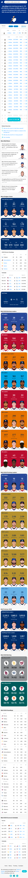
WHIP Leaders (5, 532)
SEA (10, 858)
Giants (5, 266)
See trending (7, 137)
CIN (19, 852)
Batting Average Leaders (8, 353)
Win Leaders (5, 475)
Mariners (6, 806)
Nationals (6, 724)
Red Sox (6, 773)
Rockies (5, 269)
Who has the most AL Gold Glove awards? (13, 128)
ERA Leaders (5, 513)
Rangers (6, 803)
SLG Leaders (5, 431)
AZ (11, 828)
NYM (20, 837)
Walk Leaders (5, 588)
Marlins (5, 721)
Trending (15, 865)
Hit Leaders (4, 372)
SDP (11, 834)
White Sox (6, 784)
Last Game (4, 293)
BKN (20, 33)
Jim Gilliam (5, 6)
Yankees (6, 770)
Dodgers (6, 301)
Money (10, 865)
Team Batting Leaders (7, 199)
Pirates (5, 741)
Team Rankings (5, 239)
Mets (5, 727)
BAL (11, 825)
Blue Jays (6, 779)
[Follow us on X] (17, 875)
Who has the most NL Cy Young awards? (13, 134)
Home (6, 865)
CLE (20, 834)
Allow (24, 871)
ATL (20, 828)
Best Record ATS (6, 658)
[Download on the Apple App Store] (11, 876)
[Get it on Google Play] (14, 876)
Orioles (5, 776)
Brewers (5, 732)
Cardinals (6, 738)
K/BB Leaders (5, 569)
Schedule (4, 272)
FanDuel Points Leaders (7, 612)
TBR (20, 825)
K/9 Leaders (5, 551)
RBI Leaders (5, 335)
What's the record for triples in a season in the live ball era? (15, 131)
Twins (5, 790)
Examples (20, 865)
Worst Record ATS (6, 683)
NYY (11, 831)
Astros (5, 800)
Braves (5, 716)
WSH (10, 286)
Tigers (22, 301)
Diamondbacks (7, 260)
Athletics (6, 809)
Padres (5, 263)
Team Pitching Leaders (7, 219)
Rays (5, 767)
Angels (5, 812)
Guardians (6, 787)
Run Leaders (5, 391)
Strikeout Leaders (6, 494)
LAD (19, 277)
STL (10, 277)
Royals (5, 795)
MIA (10, 855)
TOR (20, 831)
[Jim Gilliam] (4, 33)
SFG (10, 846)
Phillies (5, 719)
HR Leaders (4, 314)
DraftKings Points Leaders (8, 632)
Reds (5, 744)
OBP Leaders (5, 412)
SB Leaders (4, 452)
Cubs (5, 735)
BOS (19, 858)
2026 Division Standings (8, 252)
